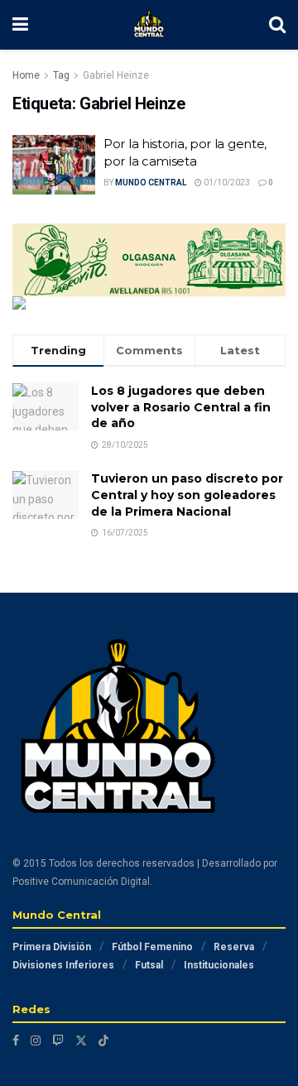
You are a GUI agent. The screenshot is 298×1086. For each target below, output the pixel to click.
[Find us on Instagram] (36, 1040)
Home (26, 75)
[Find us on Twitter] (81, 1040)
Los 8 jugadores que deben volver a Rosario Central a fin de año (181, 406)
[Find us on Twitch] (58, 1040)
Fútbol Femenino (152, 947)
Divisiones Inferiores (63, 965)
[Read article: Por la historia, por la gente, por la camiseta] (53, 165)
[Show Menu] (20, 25)
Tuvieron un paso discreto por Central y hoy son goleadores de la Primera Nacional (187, 494)
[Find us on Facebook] (15, 1040)
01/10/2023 (226, 182)
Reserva (234, 947)
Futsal (149, 965)
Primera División (51, 947)
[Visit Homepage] (149, 24)
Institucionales (219, 965)
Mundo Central (150, 182)
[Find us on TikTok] (103, 1040)
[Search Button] (277, 25)
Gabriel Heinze (116, 75)
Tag (61, 75)
